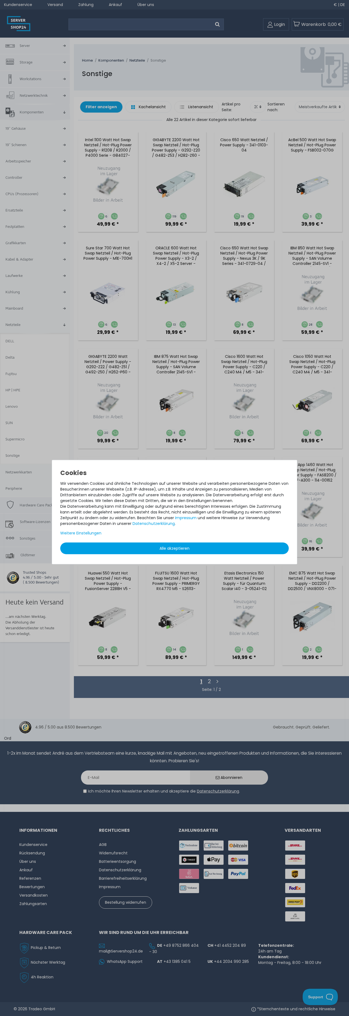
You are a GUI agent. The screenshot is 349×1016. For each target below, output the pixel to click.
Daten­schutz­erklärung (154, 523)
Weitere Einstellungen (80, 533)
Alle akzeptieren (174, 548)
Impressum (186, 518)
